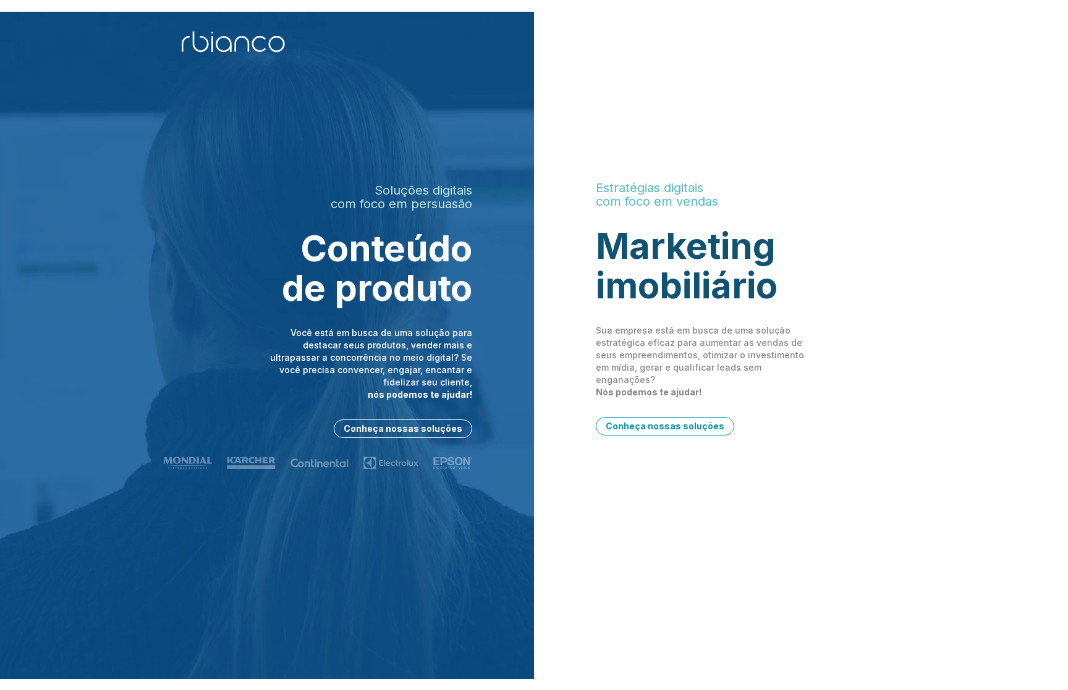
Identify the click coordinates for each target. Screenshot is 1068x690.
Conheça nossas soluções (403, 428)
